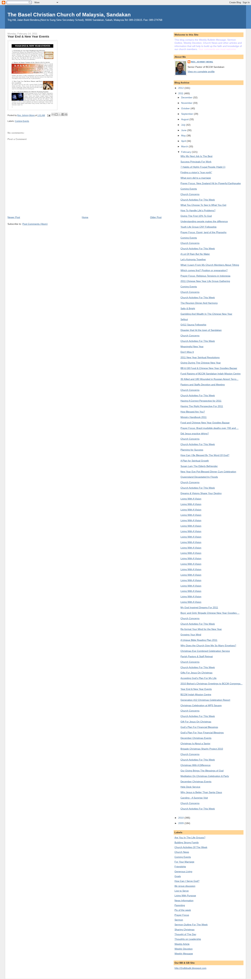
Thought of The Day (185, 934)
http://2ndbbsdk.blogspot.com (190, 968)
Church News (182, 852)
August (185, 119)
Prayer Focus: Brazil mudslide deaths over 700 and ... (209, 428)
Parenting (180, 905)
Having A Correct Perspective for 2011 (200, 400)
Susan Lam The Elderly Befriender (199, 466)
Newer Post (14, 217)
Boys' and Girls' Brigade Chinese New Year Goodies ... (209, 613)
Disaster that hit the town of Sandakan (201, 330)
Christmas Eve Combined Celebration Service (205, 651)
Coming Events (22, 121)
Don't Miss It (187, 352)
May (183, 135)
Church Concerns (189, 194)
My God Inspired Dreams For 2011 (199, 607)
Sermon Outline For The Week (191, 924)
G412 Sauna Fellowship (193, 324)
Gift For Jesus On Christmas (195, 721)
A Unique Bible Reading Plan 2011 (198, 640)
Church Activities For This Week (197, 199)
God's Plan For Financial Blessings (199, 727)
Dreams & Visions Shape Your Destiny (201, 493)
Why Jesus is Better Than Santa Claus (201, 792)
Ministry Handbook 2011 (193, 417)
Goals (178, 876)
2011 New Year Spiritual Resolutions (200, 357)
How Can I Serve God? (187, 881)
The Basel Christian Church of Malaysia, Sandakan (69, 14)
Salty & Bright (187, 308)
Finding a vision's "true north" (196, 172)
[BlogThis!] (56, 114)
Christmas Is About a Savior (195, 743)
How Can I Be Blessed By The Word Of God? (204, 455)
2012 (181, 88)
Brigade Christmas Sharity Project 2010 (201, 748)
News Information (184, 900)
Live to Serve (182, 890)
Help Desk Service (190, 786)
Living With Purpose (185, 895)
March (185, 146)
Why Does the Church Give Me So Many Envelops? (208, 645)
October (186, 108)
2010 (181, 817)
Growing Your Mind (190, 634)
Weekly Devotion (184, 948)
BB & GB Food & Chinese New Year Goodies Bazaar (208, 368)
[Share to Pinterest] (66, 114)
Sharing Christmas (184, 929)
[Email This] (53, 114)
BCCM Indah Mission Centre (195, 694)
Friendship (180, 866)
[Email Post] (48, 115)
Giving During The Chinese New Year (200, 362)
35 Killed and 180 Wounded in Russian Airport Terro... (209, 379)
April (184, 141)
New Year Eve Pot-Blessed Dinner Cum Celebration (208, 471)
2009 (181, 823)
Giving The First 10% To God (196, 216)
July (183, 124)
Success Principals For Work (195, 161)
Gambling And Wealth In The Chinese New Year (206, 314)
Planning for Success (191, 449)
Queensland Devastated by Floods (199, 477)
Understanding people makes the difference (204, 221)
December (187, 97)
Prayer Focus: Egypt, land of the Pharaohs (203, 232)
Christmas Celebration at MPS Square (201, 705)
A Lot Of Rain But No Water (195, 254)
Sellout (184, 319)
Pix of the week (183, 910)
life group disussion (185, 886)
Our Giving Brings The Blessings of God (202, 770)
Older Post (156, 217)
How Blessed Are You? (192, 411)
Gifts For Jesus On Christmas (196, 672)
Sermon (179, 919)
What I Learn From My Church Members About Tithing (209, 265)
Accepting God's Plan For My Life (198, 678)
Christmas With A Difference (195, 765)
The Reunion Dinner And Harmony (199, 303)
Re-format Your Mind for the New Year (201, 629)
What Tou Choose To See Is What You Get (203, 205)
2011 (181, 93)
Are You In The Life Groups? (190, 837)
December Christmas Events (195, 738)
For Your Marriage (184, 861)
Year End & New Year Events (196, 689)
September (187, 113)
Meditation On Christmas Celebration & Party (204, 776)
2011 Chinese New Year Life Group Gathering (205, 281)
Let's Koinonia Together (193, 259)
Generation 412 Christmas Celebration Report (205, 700)
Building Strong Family (187, 842)
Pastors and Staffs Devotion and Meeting (202, 384)
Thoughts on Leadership (188, 939)
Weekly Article (182, 944)
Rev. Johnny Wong (202, 62)
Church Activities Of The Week (191, 847)
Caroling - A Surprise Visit (194, 797)
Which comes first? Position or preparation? (204, 270)
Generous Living (183, 871)
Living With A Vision (190, 498)
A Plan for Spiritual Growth (194, 460)
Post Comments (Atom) (35, 224)
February (186, 152)
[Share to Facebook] (63, 114)
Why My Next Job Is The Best (196, 156)
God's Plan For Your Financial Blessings (202, 732)
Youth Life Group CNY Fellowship (198, 226)
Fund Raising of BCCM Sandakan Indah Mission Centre (210, 373)
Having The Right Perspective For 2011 (201, 406)
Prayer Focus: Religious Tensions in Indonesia (205, 275)
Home (85, 217)
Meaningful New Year (192, 346)
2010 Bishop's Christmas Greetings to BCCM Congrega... (211, 683)
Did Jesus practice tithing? (194, 433)
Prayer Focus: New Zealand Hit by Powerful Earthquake (210, 183)
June (184, 130)
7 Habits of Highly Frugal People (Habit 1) (202, 167)
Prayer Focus (182, 915)
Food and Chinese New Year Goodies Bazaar (205, 422)
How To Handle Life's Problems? (197, 210)
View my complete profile (201, 71)
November (187, 103)
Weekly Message (184, 953)
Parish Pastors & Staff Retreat (196, 656)
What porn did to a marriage (195, 177)
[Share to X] (59, 114)
